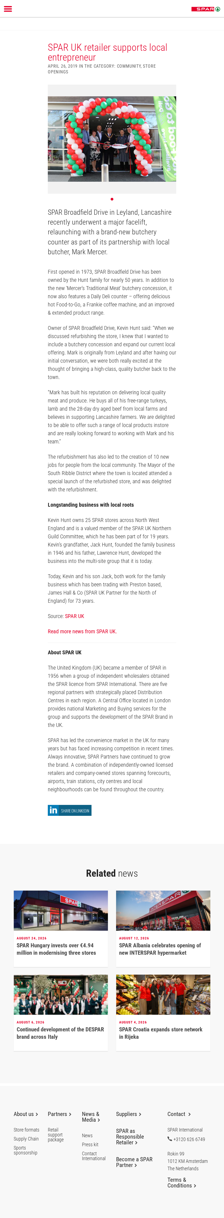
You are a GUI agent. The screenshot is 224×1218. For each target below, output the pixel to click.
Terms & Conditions (179, 1183)
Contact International (94, 1156)
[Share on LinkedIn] (70, 814)
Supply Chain (26, 1138)
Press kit (90, 1144)
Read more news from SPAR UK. (82, 631)
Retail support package (56, 1134)
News (87, 1135)
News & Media (90, 1117)
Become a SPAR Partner (134, 1162)
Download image (170, 90)
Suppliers (126, 1114)
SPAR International (205, 9)
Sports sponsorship (25, 1150)
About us (24, 1114)
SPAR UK (74, 616)
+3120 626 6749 (189, 1139)
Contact (177, 1114)
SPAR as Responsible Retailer (130, 1137)
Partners (57, 1114)
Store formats (26, 1129)
